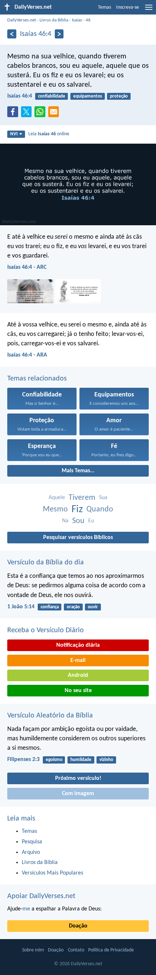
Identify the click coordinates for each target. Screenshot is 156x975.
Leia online (48, 134)
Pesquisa (32, 842)
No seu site (78, 691)
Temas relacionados (37, 378)
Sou (78, 521)
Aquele (57, 498)
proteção (119, 96)
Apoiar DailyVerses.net (41, 896)
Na (65, 521)
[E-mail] (55, 114)
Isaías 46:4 (19, 96)
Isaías (77, 20)
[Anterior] (11, 33)
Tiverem (82, 498)
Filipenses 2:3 (23, 759)
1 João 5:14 (20, 607)
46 (88, 20)
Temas (104, 7)
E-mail (78, 660)
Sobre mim (33, 950)
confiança (50, 607)
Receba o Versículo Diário (45, 630)
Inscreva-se (127, 7)
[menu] (148, 10)
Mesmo (55, 509)
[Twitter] (28, 114)
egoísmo (54, 759)
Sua (103, 498)
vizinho (106, 759)
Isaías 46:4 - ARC (26, 267)
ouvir (93, 607)
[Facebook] (14, 114)
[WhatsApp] (41, 112)
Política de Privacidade (111, 950)
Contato (76, 950)
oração (73, 607)
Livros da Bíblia (54, 20)
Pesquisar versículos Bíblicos (78, 537)
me (26, 909)
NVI (13, 134)
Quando (99, 509)
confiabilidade (51, 96)
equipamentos (87, 96)
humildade (80, 759)
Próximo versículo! (78, 778)
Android (78, 675)
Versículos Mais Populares (52, 873)
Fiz (77, 509)
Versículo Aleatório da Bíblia (50, 715)
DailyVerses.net (21, 20)
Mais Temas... (78, 471)
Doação (78, 926)
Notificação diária (78, 645)
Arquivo (31, 852)
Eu (91, 521)
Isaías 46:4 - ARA (27, 355)
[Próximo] (59, 33)
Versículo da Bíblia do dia (45, 562)
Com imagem (78, 794)
